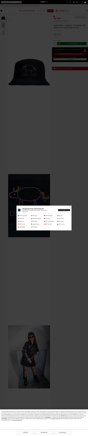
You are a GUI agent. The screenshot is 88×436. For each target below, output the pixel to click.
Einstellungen (62, 432)
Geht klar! (25, 432)
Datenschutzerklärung (17, 420)
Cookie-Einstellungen (55, 418)
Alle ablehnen (44, 432)
